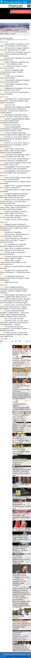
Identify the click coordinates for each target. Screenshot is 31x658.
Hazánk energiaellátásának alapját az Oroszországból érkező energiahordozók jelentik (15, 121)
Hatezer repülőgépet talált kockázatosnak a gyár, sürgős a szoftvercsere (11, 72)
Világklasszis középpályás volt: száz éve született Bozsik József (15, 89)
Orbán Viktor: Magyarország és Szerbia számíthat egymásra (14, 216)
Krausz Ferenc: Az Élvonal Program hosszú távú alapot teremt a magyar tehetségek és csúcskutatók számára (15, 307)
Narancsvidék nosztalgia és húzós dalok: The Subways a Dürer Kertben (15, 45)
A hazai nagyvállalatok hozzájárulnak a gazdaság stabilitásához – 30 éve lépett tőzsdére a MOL (15, 129)
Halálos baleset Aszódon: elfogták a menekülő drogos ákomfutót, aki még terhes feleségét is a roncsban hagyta (15, 301)
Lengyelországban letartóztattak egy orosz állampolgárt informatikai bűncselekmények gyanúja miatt (14, 195)
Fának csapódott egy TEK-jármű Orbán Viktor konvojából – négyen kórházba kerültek (14, 240)
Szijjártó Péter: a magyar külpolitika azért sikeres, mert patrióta (15, 186)
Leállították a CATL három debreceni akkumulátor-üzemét (13, 33)
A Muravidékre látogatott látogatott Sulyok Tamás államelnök (15, 81)
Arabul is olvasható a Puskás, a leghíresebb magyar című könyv (14, 212)
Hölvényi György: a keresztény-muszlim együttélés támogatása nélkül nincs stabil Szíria (14, 334)
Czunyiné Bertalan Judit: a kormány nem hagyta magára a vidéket (15, 257)
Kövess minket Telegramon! (13, 2)
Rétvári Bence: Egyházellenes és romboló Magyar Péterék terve (14, 235)
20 (16, 341)
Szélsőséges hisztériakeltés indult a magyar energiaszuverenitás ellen (15, 155)
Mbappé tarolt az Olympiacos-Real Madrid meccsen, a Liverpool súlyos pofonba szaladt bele (15, 201)
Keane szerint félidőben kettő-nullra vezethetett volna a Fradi (15, 164)
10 (12, 341)
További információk (21, 656)
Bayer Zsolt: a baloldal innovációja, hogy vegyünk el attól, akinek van (15, 249)
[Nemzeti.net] (15, 6)
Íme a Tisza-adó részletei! (14, 319)
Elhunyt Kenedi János (13, 125)
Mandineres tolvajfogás (13, 232)
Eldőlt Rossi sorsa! (11, 282)
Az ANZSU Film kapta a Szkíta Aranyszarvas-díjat (13, 67)
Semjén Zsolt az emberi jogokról (16, 219)
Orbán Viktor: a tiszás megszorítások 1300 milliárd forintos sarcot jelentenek (13, 262)
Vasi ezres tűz (10, 105)
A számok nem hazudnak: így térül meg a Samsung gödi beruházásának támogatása (15, 54)
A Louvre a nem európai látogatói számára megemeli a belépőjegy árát (14, 160)
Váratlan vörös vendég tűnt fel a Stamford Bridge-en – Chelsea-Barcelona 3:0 (15, 272)
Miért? (25, 2)
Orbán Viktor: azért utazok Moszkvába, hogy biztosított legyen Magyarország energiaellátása (13, 150)
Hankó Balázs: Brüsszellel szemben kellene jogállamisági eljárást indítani (15, 296)
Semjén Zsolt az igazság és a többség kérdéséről (13, 253)
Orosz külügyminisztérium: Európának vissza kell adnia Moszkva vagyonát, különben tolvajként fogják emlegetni (13, 290)
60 (27, 341)
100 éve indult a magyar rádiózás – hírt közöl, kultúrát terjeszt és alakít (15, 49)
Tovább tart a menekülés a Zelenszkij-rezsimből (12, 77)
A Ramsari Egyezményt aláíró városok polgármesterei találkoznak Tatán (15, 134)
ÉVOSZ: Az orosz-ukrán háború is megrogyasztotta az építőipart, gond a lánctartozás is (15, 139)
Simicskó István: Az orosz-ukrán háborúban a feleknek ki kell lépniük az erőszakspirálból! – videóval (14, 322)
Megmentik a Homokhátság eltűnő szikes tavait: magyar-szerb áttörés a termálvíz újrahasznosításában (15, 207)
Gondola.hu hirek (6, 38)
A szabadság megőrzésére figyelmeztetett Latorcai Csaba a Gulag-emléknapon (14, 278)
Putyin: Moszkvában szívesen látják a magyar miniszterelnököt (15, 178)
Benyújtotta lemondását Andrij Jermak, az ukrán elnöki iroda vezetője (14, 116)
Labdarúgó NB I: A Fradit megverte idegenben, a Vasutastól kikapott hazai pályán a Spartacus (15, 101)
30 (20, 341)
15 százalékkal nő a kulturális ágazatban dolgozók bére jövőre (13, 245)
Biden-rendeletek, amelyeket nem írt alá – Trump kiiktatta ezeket (14, 63)
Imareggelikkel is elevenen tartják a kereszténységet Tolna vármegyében (15, 168)
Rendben (9, 656)
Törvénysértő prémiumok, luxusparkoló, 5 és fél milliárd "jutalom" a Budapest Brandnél (15, 328)
